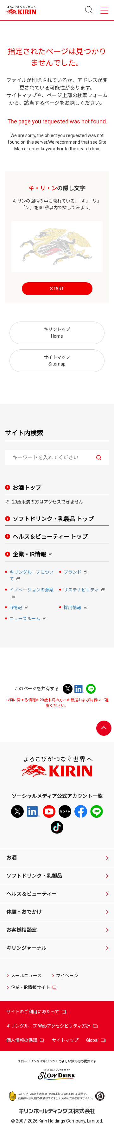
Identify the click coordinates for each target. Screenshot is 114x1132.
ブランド (76, 573)
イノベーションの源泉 (32, 593)
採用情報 (76, 608)
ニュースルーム (28, 619)
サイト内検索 (24, 433)
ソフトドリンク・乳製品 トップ (53, 519)
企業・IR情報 (33, 554)
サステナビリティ (85, 590)
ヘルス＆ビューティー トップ (50, 536)
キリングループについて (32, 576)
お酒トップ (27, 487)
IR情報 (19, 608)
